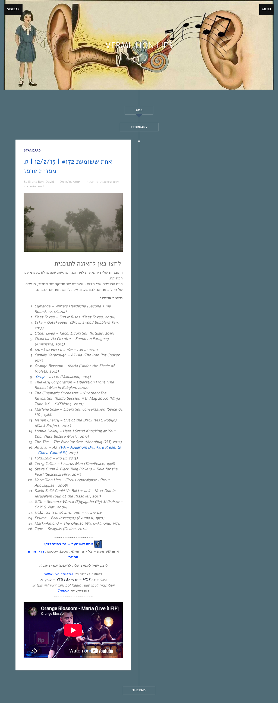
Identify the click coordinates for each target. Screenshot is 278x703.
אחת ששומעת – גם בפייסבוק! (68, 544)
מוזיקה (94, 181)
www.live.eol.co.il (59, 573)
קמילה (39, 376)
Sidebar (13, 9)
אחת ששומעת (109, 181)
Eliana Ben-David (41, 181)
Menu (266, 9)
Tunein (63, 591)
